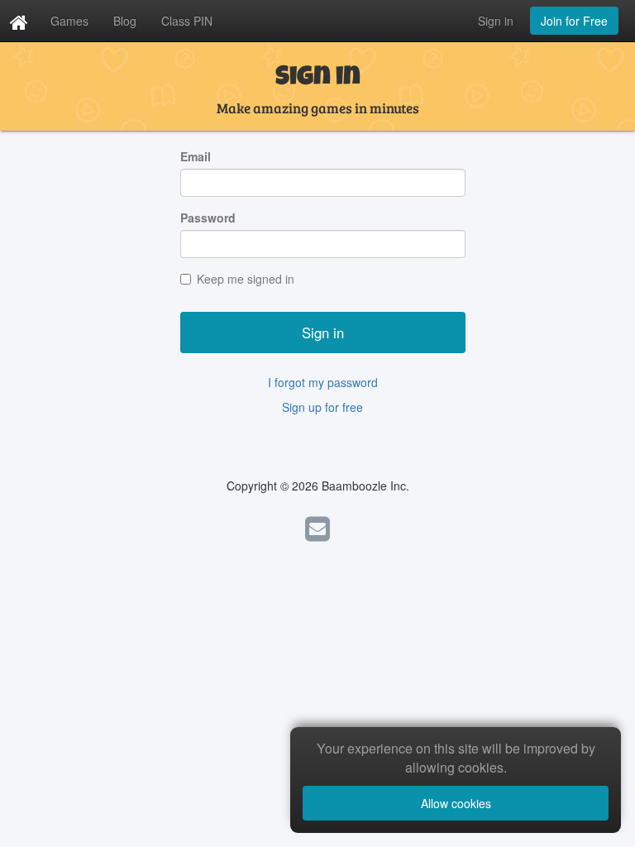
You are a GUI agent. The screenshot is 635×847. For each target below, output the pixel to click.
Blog (124, 20)
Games (69, 20)
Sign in (495, 20)
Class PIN (186, 20)
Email (195, 156)
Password (208, 217)
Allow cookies (456, 803)
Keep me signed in (245, 278)
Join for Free (574, 20)
